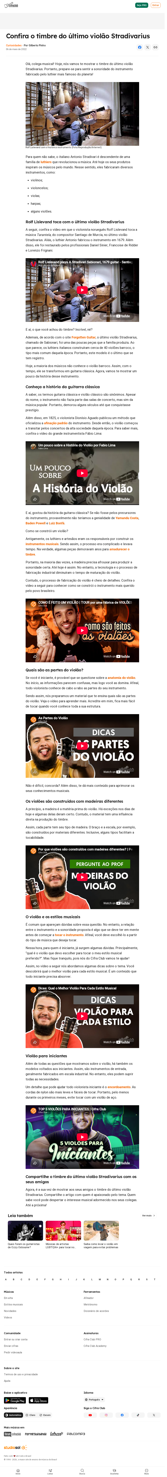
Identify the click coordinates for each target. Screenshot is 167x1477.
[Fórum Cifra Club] (12, 1434)
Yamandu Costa (127, 518)
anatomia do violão (121, 678)
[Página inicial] (11, 5)
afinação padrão (56, 423)
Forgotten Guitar (84, 337)
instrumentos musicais (42, 544)
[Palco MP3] (76, 1434)
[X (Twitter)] (147, 47)
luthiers (46, 162)
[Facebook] (140, 47)
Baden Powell (36, 523)
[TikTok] (138, 1415)
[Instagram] (106, 1415)
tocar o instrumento (69, 935)
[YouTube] (90, 1415)
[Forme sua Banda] (35, 1433)
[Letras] (56, 1434)
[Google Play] (15, 1400)
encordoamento (119, 1087)
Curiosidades (14, 45)
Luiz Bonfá (56, 523)
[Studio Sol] (15, 1447)
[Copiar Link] (155, 47)
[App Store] (38, 1400)
